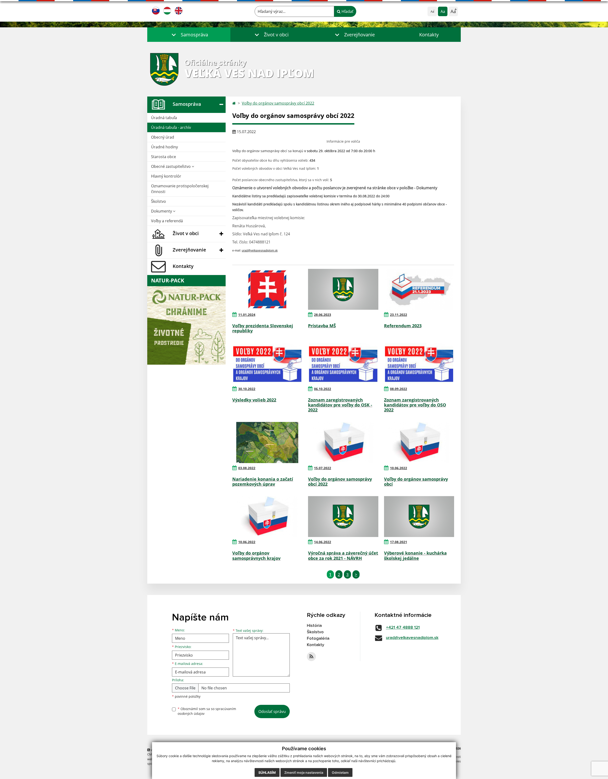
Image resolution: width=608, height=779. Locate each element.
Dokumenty (162, 211)
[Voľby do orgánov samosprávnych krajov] (267, 516)
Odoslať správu (272, 711)
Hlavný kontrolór (166, 176)
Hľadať (347, 11)
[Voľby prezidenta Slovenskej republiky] (267, 289)
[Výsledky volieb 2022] (267, 363)
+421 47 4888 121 (403, 627)
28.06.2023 (322, 314)
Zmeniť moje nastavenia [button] (303, 772)
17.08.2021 (398, 542)
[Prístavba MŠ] (343, 289)
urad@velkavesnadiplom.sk (412, 638)
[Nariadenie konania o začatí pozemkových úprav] (267, 442)
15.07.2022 (322, 468)
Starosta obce (163, 156)
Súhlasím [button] (267, 772)
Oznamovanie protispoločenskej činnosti (180, 188)
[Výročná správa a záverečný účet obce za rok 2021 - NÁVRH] (343, 516)
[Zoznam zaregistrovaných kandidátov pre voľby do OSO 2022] (419, 363)
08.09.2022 (398, 389)
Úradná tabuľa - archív (171, 127)
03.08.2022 (246, 468)
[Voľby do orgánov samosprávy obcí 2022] (343, 442)
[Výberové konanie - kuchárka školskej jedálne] (419, 516)
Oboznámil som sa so (207, 711)
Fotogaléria (318, 638)
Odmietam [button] (340, 772)
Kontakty (429, 34)
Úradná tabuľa (164, 117)
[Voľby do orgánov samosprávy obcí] (419, 442)
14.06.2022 (322, 542)
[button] (188, 34)
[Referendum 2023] (419, 289)
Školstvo (158, 201)
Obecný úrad (162, 137)
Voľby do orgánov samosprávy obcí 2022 (278, 103)
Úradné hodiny (164, 147)
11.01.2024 (246, 314)
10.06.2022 (398, 468)
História (314, 626)
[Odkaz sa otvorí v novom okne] (311, 656)
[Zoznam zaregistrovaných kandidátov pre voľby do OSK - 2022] (343, 363)
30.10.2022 (246, 389)
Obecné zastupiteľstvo (171, 166)
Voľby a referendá (167, 220)
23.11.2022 (398, 314)
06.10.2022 (322, 389)
